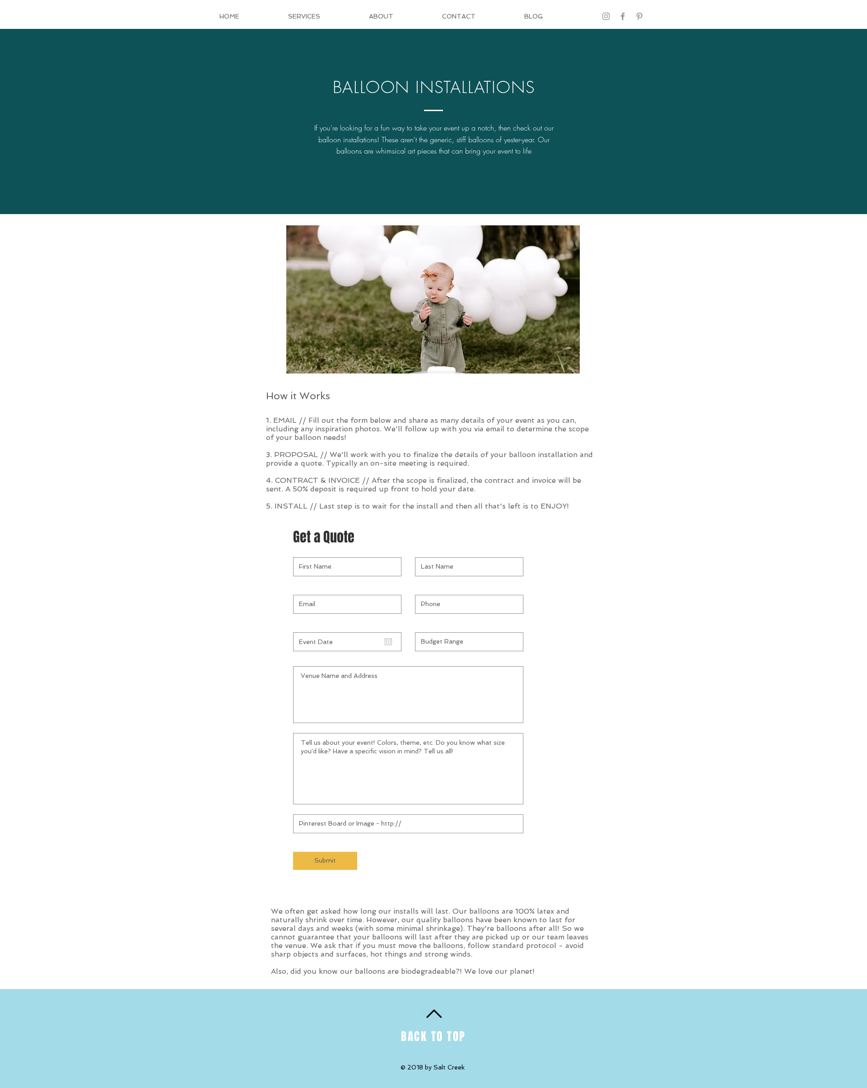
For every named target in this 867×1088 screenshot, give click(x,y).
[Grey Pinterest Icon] (639, 16)
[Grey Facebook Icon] (623, 16)
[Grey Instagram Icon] (606, 16)
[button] (433, 299)
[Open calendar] (388, 641)
